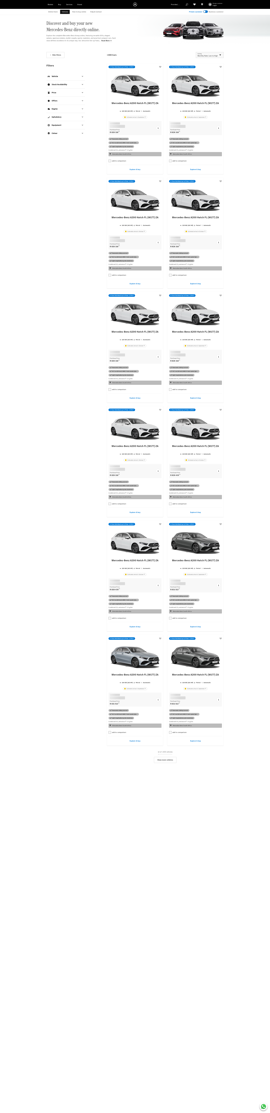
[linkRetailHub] (202, 4)
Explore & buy (135, 169)
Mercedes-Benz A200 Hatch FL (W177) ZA (135, 103)
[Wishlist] (194, 4)
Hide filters (56, 55)
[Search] (187, 4)
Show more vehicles (165, 760)
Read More (105, 40)
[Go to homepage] (135, 4)
